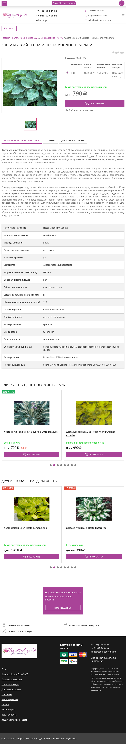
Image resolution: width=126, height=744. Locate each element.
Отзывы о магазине (12, 679)
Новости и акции (10, 684)
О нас (5, 669)
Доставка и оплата (73, 140)
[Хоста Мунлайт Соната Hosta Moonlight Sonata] (30, 87)
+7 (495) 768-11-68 (46, 10)
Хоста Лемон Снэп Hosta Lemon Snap (25, 527)
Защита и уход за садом (14, 719)
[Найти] (121, 3)
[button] (50, 465)
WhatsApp (41, 20)
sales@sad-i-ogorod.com (99, 20)
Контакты (7, 694)
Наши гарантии (10, 699)
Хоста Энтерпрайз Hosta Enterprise (86, 527)
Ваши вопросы (9, 714)
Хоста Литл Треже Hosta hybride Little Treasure (31, 431)
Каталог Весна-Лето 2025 (15, 674)
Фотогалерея (8, 709)
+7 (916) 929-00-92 (46, 15)
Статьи (5, 704)
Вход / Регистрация (64, 3)
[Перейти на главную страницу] (15, 14)
